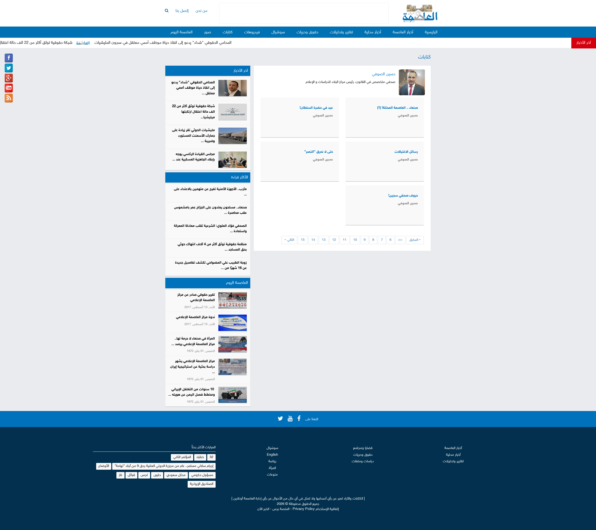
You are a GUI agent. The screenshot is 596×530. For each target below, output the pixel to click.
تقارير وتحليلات (341, 32)
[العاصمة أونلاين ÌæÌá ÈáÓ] (9, 78)
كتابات (228, 32)
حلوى (157, 475)
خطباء (200, 457)
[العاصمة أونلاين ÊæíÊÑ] (9, 68)
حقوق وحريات (307, 32)
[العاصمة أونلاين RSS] (9, 98)
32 (211, 457)
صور (207, 32)
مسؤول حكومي (202, 475)
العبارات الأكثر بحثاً (204, 447)
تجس (144, 475)
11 (344, 240)
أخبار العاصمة (403, 32)
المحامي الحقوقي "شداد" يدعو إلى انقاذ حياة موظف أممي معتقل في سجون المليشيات (174, 43)
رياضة (272, 461)
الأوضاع (103, 466)
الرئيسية (431, 32)
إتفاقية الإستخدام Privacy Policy (316, 509)
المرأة (272, 468)
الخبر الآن (263, 509)
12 (334, 240)
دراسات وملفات (363, 461)
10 (355, 240)
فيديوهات (252, 32)
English (272, 455)
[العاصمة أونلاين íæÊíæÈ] (9, 88)
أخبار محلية (373, 32)
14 (313, 240)
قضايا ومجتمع (362, 448)
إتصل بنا (182, 11)
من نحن (201, 11)
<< (400, 240)
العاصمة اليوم (182, 32)
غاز (120, 475)
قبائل (131, 475)
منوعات (272, 475)
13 (323, 240)
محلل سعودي (176, 475)
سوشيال (278, 32)
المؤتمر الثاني (182, 457)
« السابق (415, 240)
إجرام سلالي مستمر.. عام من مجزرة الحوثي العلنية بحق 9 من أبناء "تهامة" (164, 466)
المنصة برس (280, 509)
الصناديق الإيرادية (201, 484)
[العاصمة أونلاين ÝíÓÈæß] (9, 58)
